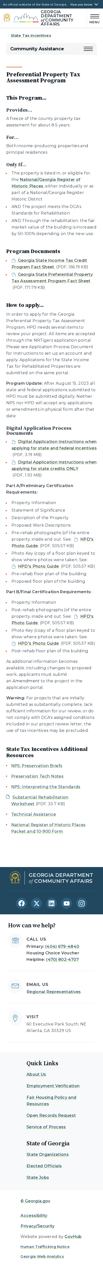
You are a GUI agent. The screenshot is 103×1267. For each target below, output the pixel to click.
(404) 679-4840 (62, 946)
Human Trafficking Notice (45, 1246)
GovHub (73, 1236)
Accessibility (33, 1215)
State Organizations (47, 1154)
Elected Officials (44, 1166)
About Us (36, 1074)
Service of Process (46, 1127)
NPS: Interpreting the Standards (45, 786)
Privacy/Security (37, 1226)
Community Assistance (37, 49)
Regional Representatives (53, 991)
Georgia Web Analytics (42, 1256)
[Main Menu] (93, 18)
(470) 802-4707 (62, 959)
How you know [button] (81, 4)
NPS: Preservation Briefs (36, 765)
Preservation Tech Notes (37, 776)
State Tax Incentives (31, 35)
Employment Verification (53, 1086)
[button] (88, 49)
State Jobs (37, 1177)
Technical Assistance (33, 814)
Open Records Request (51, 1115)
